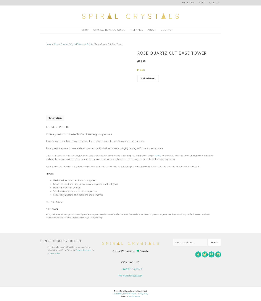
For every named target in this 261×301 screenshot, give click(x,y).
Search (214, 243)
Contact (167, 30)
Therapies (136, 30)
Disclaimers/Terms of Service (124, 293)
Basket (201, 3)
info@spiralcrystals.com (130, 276)
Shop (85, 30)
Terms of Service (83, 250)
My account (188, 3)
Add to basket (147, 79)
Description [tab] (55, 118)
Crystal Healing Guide (109, 30)
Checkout (214, 3)
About (152, 30)
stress (158, 156)
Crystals (64, 44)
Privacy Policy (54, 253)
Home (49, 44)
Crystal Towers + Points (81, 44)
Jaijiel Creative (134, 296)
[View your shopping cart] (178, 30)
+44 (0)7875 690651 (131, 269)
